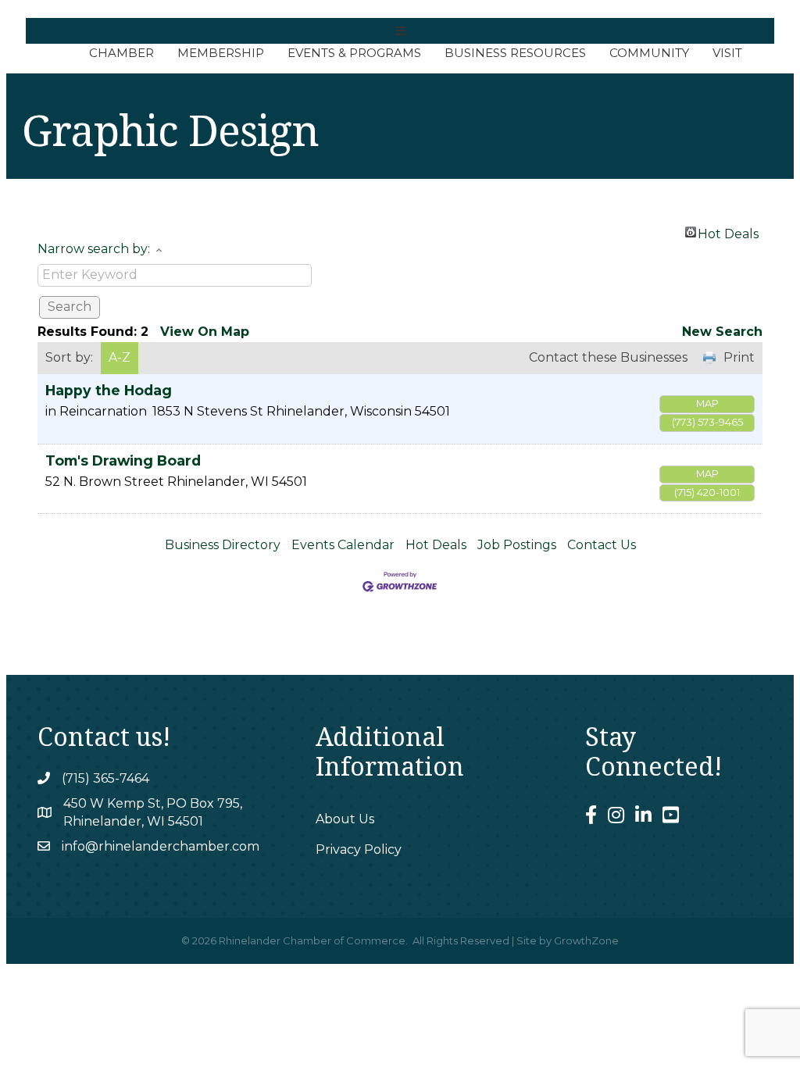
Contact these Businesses (608, 357)
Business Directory (222, 544)
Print (739, 357)
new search (722, 331)
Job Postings (516, 544)
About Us (345, 819)
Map (707, 403)
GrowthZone (586, 940)
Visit (727, 52)
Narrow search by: (94, 248)
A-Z (119, 357)
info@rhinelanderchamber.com (160, 846)
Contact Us (601, 544)
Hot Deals (728, 232)
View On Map (204, 331)
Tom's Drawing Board (123, 460)
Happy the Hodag (108, 390)
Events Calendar (343, 544)
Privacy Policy (359, 849)
